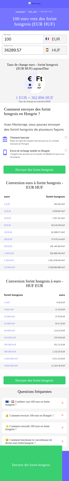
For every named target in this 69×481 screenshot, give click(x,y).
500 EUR (8, 246)
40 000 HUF (9, 330)
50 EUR (7, 225)
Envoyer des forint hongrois (34, 169)
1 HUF (7, 302)
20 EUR (7, 218)
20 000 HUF (9, 323)
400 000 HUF (10, 351)
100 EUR (8, 232)
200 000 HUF (10, 344)
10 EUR (7, 211)
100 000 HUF (10, 337)
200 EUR (8, 239)
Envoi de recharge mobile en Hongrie (30, 150)
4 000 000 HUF (11, 365)
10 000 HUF (9, 316)
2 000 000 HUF (11, 358)
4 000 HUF (9, 309)
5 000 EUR (9, 260)
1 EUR (7, 204)
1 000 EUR (9, 253)
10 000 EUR (9, 267)
